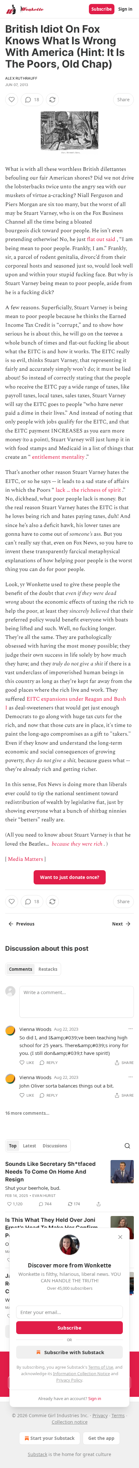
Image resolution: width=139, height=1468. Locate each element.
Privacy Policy (69, 1380)
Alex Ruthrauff (21, 78)
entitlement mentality (58, 457)
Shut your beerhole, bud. (32, 1188)
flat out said (101, 239)
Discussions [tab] (55, 1146)
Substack (37, 1454)
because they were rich (77, 844)
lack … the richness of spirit (88, 490)
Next (117, 924)
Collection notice (70, 1422)
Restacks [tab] (47, 969)
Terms (118, 1415)
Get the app (101, 1438)
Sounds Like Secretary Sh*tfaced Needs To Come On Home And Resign (50, 1172)
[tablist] (33, 969)
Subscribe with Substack (74, 1352)
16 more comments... (27, 1113)
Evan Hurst (44, 1195)
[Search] (127, 1145)
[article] (69, 1184)
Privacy (100, 1415)
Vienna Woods (35, 1029)
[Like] (11, 99)
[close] (120, 1237)
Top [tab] (12, 1146)
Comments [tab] (20, 969)
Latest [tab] (29, 1146)
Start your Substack (52, 1438)
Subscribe (101, 9)
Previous (25, 924)
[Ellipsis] (130, 1029)
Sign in (125, 9)
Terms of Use (100, 1367)
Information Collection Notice (81, 1373)
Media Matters (25, 859)
